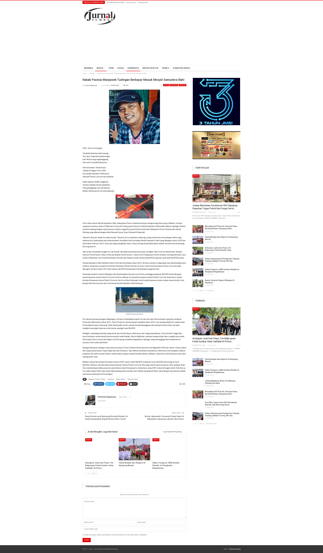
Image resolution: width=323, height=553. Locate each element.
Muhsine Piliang (234, 549)
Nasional (110, 379)
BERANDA (88, 68)
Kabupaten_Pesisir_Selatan (96, 379)
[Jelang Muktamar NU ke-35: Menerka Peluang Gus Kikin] (197, 384)
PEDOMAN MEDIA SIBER (115, 2)
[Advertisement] (161, 43)
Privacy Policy (131, 2)
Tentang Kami (143, 2)
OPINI (111, 68)
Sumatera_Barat (133, 379)
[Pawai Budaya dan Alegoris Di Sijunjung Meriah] (134, 449)
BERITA (100, 68)
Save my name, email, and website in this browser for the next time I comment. (116, 535)
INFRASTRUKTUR (150, 68)
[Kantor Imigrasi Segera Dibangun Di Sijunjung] (197, 283)
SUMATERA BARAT (181, 68)
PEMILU (165, 68)
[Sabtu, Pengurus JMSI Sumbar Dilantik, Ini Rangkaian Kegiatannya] (168, 449)
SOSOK (120, 68)
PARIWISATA (133, 68)
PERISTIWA (182, 85)
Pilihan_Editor (120, 379)
